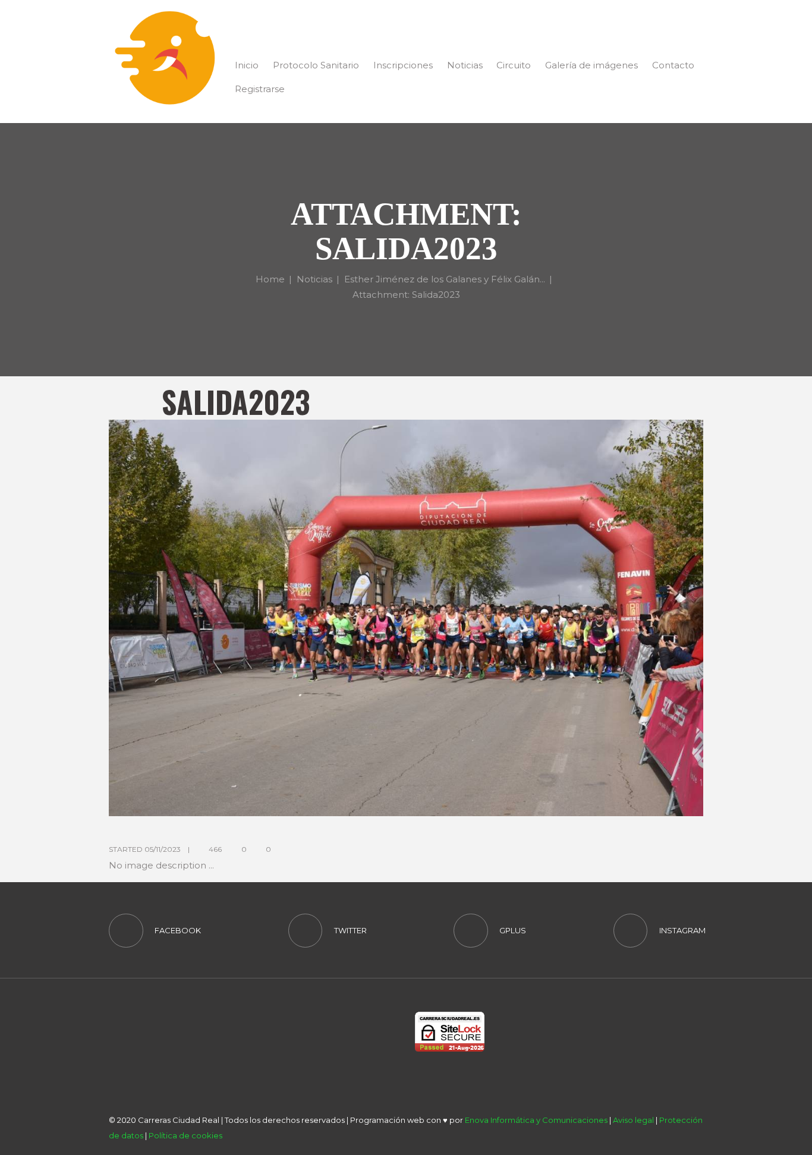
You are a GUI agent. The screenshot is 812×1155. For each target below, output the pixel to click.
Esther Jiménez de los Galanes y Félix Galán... (444, 278)
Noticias (314, 278)
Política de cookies (185, 1135)
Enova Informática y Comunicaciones (536, 1120)
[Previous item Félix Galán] (257, 617)
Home (270, 278)
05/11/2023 (162, 849)
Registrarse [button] (260, 89)
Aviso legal (633, 1120)
